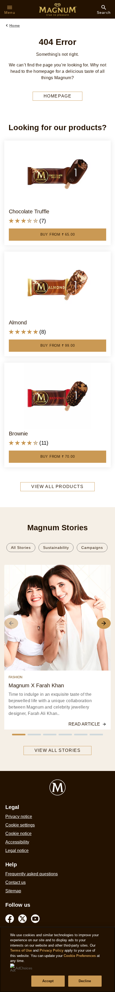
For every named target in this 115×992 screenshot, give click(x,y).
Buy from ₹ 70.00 (57, 457)
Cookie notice (18, 833)
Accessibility (17, 842)
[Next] (104, 623)
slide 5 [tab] (80, 734)
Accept (48, 981)
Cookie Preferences (80, 956)
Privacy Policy (51, 950)
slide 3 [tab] (49, 734)
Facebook (9, 918)
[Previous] (11, 623)
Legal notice (17, 850)
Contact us (15, 882)
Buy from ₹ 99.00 (57, 345)
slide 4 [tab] (65, 734)
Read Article (84, 724)
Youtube (35, 918)
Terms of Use (21, 950)
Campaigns (92, 547)
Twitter (22, 918)
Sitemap (13, 891)
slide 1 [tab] (18, 734)
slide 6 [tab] (96, 734)
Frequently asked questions (31, 874)
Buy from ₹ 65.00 (57, 234)
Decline (85, 981)
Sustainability (56, 547)
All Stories (21, 547)
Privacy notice (18, 816)
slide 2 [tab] (34, 734)
